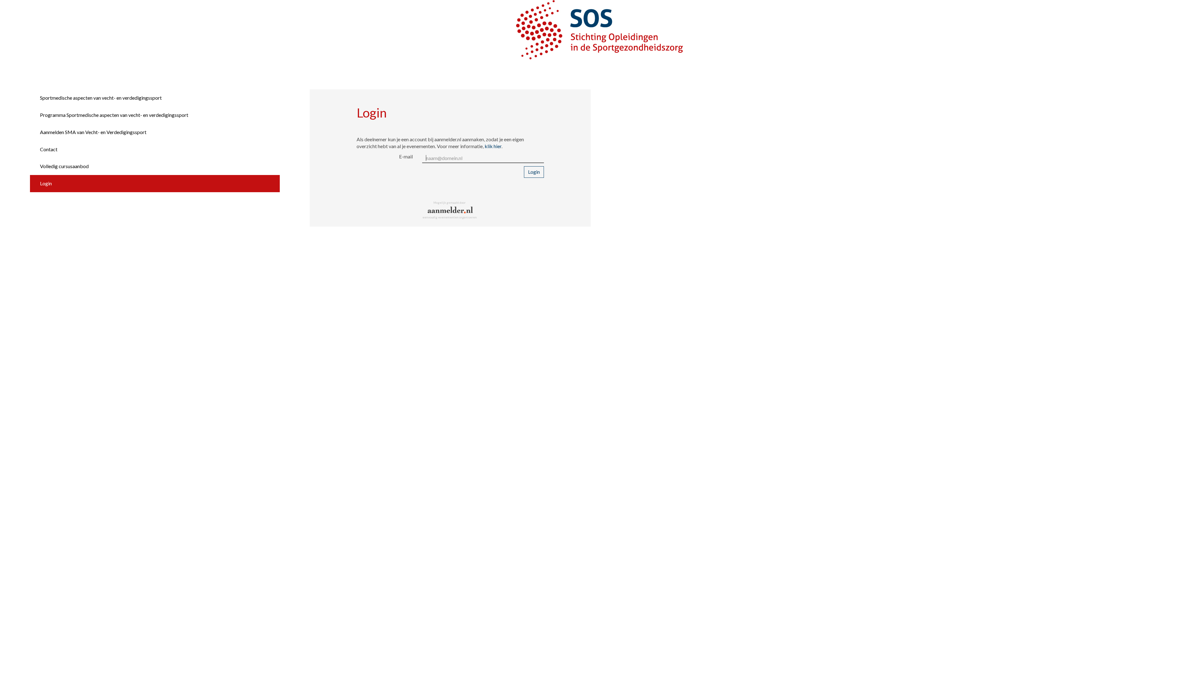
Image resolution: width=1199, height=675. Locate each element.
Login (46, 183)
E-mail (406, 156)
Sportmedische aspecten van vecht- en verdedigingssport (101, 98)
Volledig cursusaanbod (64, 166)
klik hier (493, 146)
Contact (48, 149)
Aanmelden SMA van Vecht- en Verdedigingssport (93, 132)
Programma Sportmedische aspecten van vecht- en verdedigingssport (114, 115)
